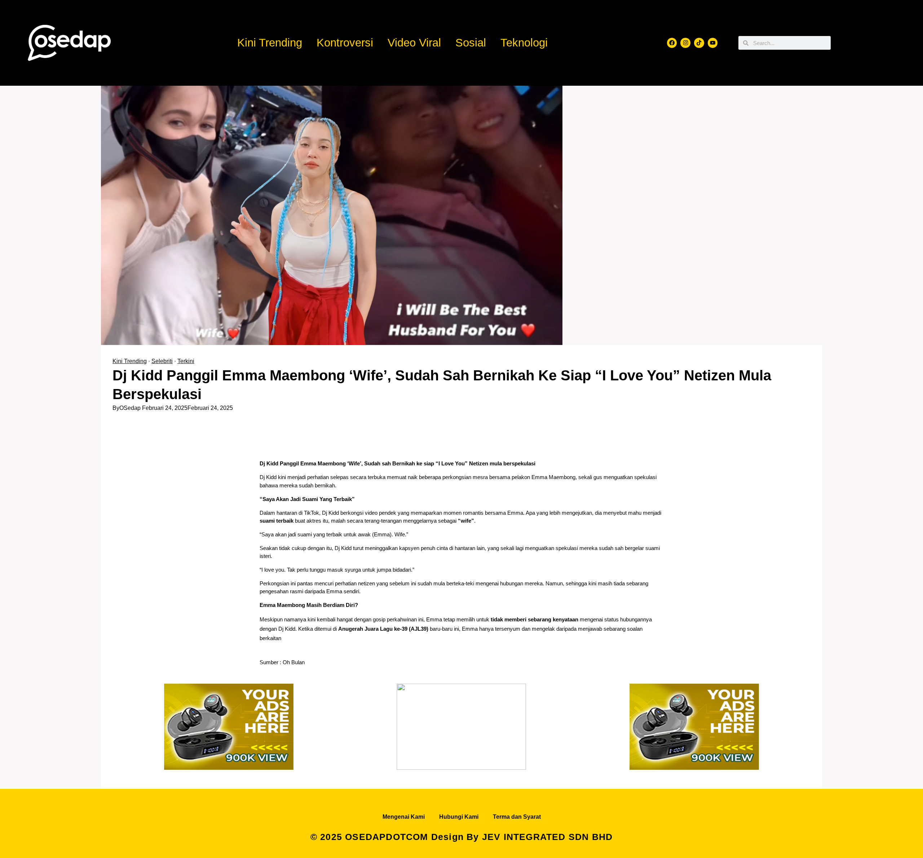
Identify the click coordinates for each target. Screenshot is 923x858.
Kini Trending (269, 42)
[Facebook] (672, 43)
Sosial (470, 42)
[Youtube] (713, 43)
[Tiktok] (699, 43)
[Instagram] (685, 43)
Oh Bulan (294, 662)
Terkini (185, 361)
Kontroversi (345, 42)
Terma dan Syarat (517, 817)
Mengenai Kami (404, 817)
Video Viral (414, 42)
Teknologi (524, 42)
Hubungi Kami (458, 817)
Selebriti (162, 361)
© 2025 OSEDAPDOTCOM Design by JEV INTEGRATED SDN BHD (461, 837)
